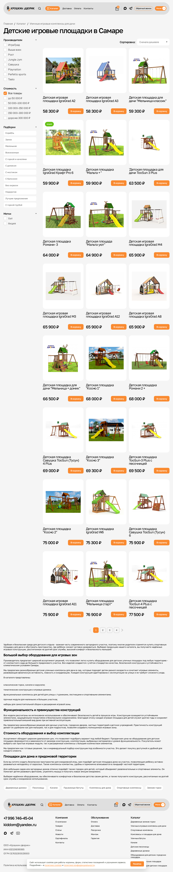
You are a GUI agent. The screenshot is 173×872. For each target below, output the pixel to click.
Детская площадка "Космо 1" (100, 386)
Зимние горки (154, 787)
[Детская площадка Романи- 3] (63, 214)
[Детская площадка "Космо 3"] (106, 430)
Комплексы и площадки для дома (146, 834)
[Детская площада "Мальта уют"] (106, 214)
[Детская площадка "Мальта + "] (106, 142)
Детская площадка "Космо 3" (100, 458)
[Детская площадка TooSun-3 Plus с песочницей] (149, 430)
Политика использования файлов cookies (26, 865)
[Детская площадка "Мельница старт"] (106, 573)
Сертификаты (61, 838)
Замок (8, 139)
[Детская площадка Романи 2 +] (149, 358)
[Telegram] (131, 8)
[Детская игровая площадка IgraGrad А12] (106, 286)
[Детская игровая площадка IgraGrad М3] (63, 286)
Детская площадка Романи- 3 (57, 242)
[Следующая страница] (122, 630)
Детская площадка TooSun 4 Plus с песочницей (143, 604)
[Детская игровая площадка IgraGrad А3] (106, 70)
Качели (54, 787)
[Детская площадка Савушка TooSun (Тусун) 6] (149, 501)
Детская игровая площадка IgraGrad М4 (145, 242)
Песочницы (38, 787)
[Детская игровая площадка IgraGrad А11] (63, 573)
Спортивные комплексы (129, 787)
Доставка (67, 8)
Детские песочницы (140, 847)
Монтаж (94, 834)
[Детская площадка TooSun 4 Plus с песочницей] (149, 573)
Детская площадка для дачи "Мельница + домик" (61, 386)
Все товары (15, 93)
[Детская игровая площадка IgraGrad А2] (63, 70)
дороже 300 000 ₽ (19, 117)
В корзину (76, 111)
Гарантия (95, 838)
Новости (59, 834)
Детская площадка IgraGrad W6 (100, 530)
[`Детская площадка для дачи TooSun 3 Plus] (149, 142)
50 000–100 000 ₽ (18, 103)
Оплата (77, 8)
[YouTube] (18, 833)
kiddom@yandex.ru (20, 825)
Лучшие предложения (16, 198)
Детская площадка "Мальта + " (100, 171)
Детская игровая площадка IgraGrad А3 (102, 99)
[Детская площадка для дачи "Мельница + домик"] (63, 358)
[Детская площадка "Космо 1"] (106, 358)
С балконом (11, 179)
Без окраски (11, 185)
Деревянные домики (16, 787)
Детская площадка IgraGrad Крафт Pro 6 (58, 171)
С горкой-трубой (13, 205)
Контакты (88, 8)
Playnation (14, 69)
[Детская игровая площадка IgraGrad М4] (149, 214)
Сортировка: (127, 42)
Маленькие (11, 146)
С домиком (10, 165)
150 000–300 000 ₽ (19, 112)
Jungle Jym (15, 59)
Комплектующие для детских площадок (149, 865)
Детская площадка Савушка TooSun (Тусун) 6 (147, 532)
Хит (10, 218)
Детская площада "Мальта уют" (99, 242)
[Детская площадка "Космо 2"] (63, 501)
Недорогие (10, 192)
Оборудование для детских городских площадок (148, 856)
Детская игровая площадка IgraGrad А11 (59, 602)
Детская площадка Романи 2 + (143, 386)
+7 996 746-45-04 (18, 818)
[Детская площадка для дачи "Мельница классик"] (149, 70)
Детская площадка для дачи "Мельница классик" (147, 99)
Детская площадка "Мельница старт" (100, 602)
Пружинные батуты (74, 787)
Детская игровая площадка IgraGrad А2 (59, 99)
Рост (11, 54)
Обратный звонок (144, 8)
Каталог (54, 8)
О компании (60, 822)
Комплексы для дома (100, 787)
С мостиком (11, 172)
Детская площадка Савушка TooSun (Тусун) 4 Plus (61, 460)
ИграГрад (14, 44)
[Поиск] (39, 8)
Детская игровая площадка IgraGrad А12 (103, 314)
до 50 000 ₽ (15, 98)
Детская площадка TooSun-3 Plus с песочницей (143, 460)
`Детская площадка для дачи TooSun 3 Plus (146, 171)
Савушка (13, 64)
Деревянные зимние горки (143, 822)
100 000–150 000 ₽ (19, 108)
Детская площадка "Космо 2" (57, 530)
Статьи (58, 830)
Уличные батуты (138, 838)
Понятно (137, 864)
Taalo (11, 79)
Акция (12, 223)
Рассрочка (96, 830)
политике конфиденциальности (79, 865)
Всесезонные (12, 152)
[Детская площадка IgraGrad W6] (106, 501)
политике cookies (53, 865)
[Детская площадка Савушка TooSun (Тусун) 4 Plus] (63, 430)
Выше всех (14, 49)
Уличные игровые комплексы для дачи (148, 826)
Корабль (9, 133)
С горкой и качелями (16, 159)
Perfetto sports (17, 74)
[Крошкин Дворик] (21, 8)
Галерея (59, 826)
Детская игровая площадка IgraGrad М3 (59, 314)
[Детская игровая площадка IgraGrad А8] (149, 286)
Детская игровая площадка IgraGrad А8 (145, 314)
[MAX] (125, 8)
